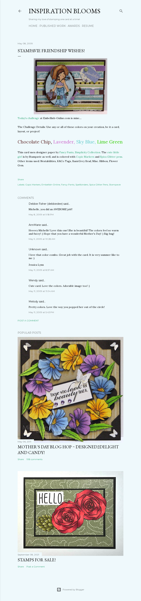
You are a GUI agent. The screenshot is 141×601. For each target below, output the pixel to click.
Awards (74, 26)
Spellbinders (81, 184)
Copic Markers (85, 156)
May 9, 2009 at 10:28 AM (42, 239)
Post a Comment (28, 320)
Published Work (52, 26)
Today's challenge (28, 118)
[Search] (121, 10)
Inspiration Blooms (64, 11)
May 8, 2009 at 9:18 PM (41, 214)
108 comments (34, 459)
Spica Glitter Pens (98, 184)
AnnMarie (35, 225)
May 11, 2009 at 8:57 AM (41, 270)
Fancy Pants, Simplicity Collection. (80, 152)
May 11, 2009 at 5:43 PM (41, 312)
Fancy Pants (67, 184)
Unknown (35, 249)
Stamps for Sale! (37, 560)
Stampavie (115, 184)
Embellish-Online (50, 184)
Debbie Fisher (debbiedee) (46, 203)
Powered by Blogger (73, 589)
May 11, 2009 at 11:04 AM (42, 291)
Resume (88, 26)
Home (33, 26)
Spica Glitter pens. (111, 156)
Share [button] (21, 179)
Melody (33, 301)
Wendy (33, 280)
